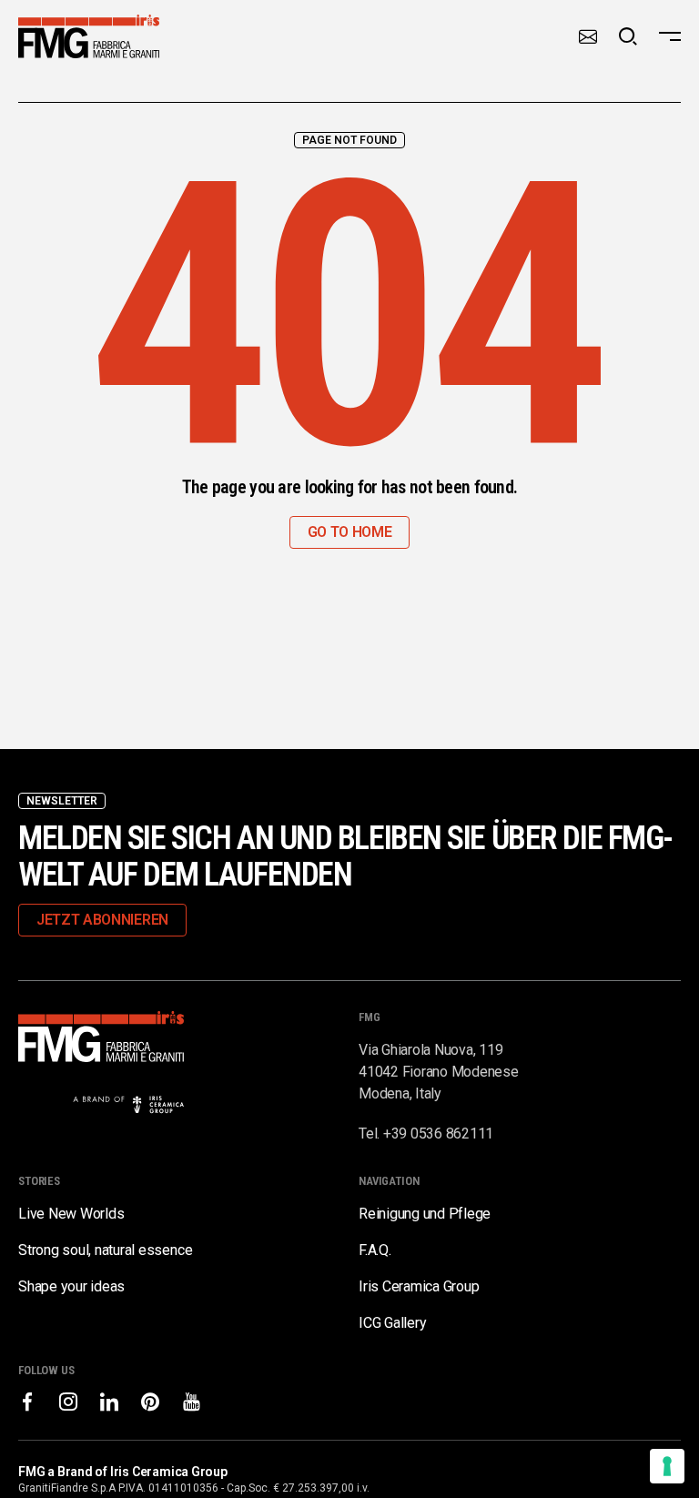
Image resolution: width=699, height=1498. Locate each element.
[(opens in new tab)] (27, 1401)
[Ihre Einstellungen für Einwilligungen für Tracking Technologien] (667, 1466)
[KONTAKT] (588, 36)
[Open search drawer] (628, 36)
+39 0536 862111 (438, 1133)
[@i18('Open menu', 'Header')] (670, 36)
